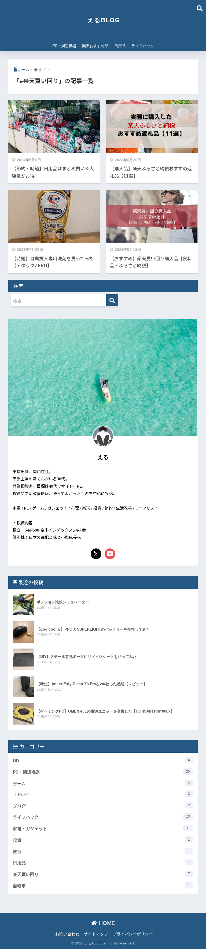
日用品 (120, 45)
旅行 (101, 851)
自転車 (101, 886)
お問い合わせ (67, 933)
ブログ (101, 806)
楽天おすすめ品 (95, 45)
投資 (101, 840)
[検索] (112, 300)
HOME (106, 923)
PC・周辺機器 (64, 45)
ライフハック (142, 45)
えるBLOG (103, 20)
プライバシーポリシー (133, 933)
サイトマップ (96, 933)
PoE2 (104, 794)
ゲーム (101, 783)
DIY (101, 760)
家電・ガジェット (101, 828)
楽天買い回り (101, 874)
